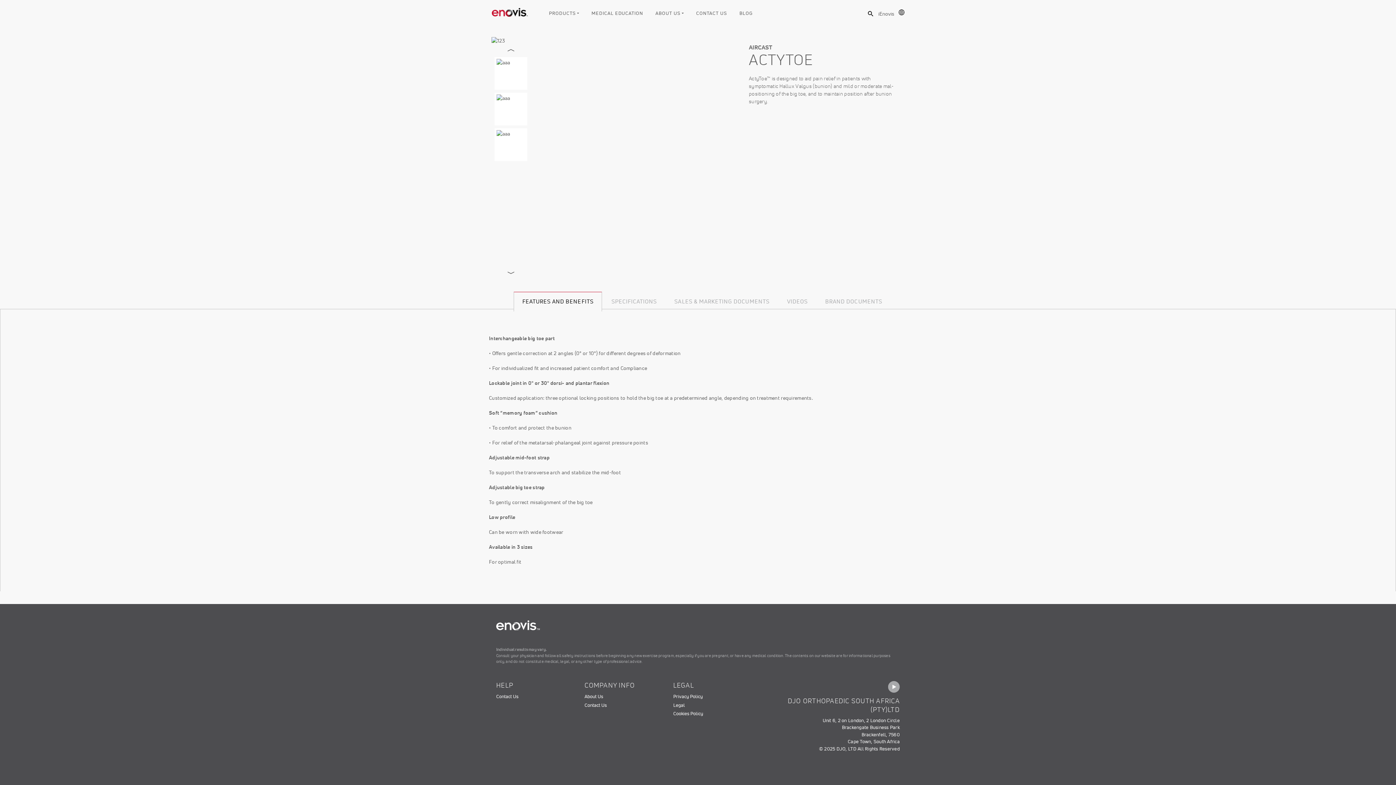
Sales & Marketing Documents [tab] (721, 301)
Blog (746, 13)
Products (562, 13)
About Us (667, 13)
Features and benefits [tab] (558, 301)
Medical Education (617, 13)
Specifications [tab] (634, 301)
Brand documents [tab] (853, 301)
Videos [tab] (797, 301)
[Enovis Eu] (510, 11)
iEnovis (886, 14)
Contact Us (711, 13)
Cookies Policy (688, 713)
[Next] (511, 272)
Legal (679, 705)
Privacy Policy (688, 696)
